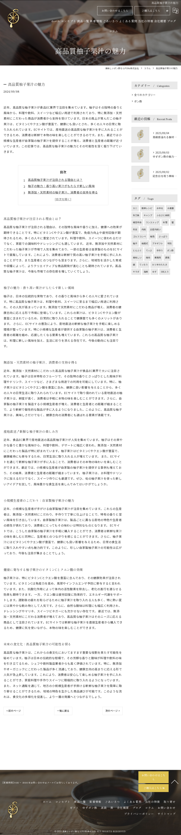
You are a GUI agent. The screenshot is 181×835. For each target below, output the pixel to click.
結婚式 (145, 243)
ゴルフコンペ (139, 236)
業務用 (157, 257)
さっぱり (163, 236)
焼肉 (148, 257)
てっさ (149, 250)
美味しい (137, 257)
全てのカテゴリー (145, 95)
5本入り (165, 271)
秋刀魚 (136, 215)
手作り (159, 250)
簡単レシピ (147, 208)
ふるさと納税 (163, 215)
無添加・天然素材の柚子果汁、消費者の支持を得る (63, 192)
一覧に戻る (63, 710)
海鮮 (146, 271)
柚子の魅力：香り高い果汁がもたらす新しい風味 (61, 186)
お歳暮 (170, 208)
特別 (169, 243)
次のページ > (112, 710)
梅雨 (152, 236)
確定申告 (137, 222)
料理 (165, 222)
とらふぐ (137, 250)
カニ (135, 208)
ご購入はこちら (151, 10)
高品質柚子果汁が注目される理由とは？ (55, 180)
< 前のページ (13, 710)
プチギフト (157, 243)
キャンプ (148, 215)
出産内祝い (155, 229)
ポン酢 (138, 101)
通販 (167, 257)
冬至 (135, 229)
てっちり (143, 264)
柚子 (135, 243)
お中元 (160, 208)
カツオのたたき (159, 264)
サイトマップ (167, 814)
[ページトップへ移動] (174, 781)
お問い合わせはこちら (115, 10)
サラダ (136, 271)
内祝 (144, 229)
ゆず (154, 271)
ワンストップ (152, 222)
